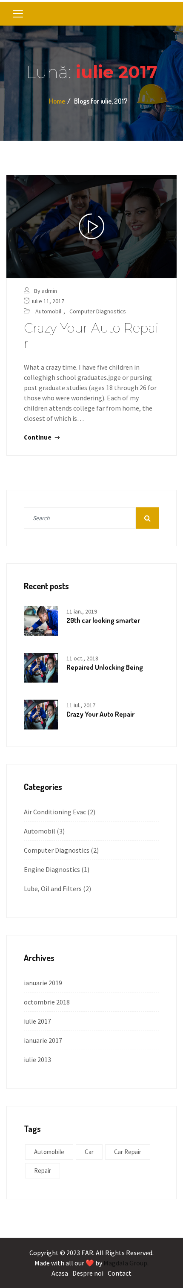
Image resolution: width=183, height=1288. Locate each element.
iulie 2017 (37, 1021)
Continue (38, 437)
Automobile (49, 1152)
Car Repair (127, 1152)
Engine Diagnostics (52, 869)
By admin (45, 291)
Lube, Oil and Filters (53, 888)
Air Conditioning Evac (55, 812)
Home (57, 101)
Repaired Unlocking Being (104, 667)
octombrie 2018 (47, 1002)
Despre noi (87, 1273)
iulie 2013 (37, 1059)
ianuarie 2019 (43, 982)
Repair (42, 1170)
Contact (120, 1273)
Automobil (48, 311)
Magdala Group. (126, 1263)
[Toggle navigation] (17, 14)
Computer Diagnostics (97, 311)
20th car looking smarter (103, 620)
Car (89, 1152)
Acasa (59, 1273)
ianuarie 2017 (43, 1040)
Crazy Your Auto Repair (91, 335)
